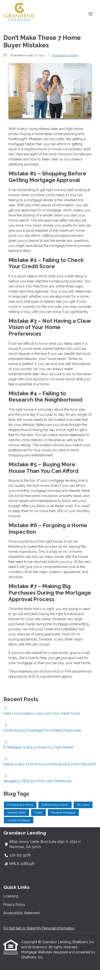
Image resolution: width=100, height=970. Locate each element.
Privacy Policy (14, 904)
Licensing (10, 896)
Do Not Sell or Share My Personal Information (39, 928)
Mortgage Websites (37, 952)
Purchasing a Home (64, 55)
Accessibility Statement (21, 913)
